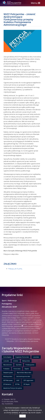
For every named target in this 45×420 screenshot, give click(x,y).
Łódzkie (15, 361)
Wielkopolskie (7, 376)
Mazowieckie (7, 365)
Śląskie (27, 369)
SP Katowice (7, 384)
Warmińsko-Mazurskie (24, 372)
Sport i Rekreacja (9, 300)
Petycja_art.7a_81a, (15, 269)
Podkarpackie (30, 365)
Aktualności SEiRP (9, 307)
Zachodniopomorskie (23, 376)
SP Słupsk (27, 384)
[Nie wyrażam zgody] (42, 412)
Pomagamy (7, 303)
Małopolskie (26, 361)
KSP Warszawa (7, 380)
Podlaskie (6, 369)
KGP (18, 380)
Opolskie (18, 365)
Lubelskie (36, 357)
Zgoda (22, 416)
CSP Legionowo (28, 380)
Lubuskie (6, 361)
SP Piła (17, 384)
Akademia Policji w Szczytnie (12, 388)
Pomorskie (17, 369)
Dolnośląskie (7, 357)
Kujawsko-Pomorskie (22, 357)
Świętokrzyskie (8, 372)
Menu (36, 3)
